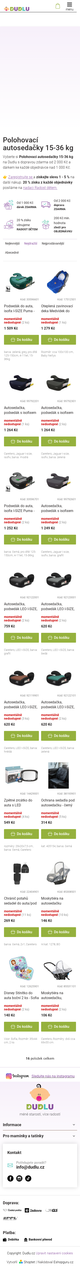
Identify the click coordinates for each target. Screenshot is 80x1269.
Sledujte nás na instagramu (53, 1076)
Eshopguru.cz (63, 1262)
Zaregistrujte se (20, 177)
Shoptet (29, 1262)
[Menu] (69, 6)
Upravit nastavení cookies (54, 1253)
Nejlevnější (12, 243)
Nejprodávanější (53, 243)
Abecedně (12, 252)
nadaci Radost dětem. (40, 188)
